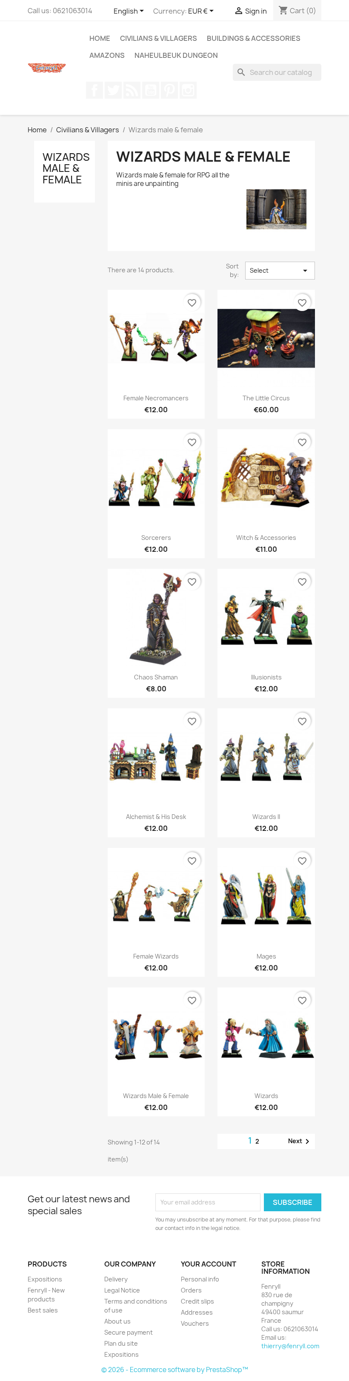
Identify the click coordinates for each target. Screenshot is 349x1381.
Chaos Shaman (156, 677)
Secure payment (128, 1332)
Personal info (200, 1279)
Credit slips (197, 1301)
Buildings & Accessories (253, 38)
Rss (131, 90)
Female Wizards (156, 956)
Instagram (188, 90)
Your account (208, 1264)
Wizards (266, 1096)
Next (300, 1141)
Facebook (94, 90)
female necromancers (156, 398)
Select (280, 270)
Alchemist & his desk (156, 817)
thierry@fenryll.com (290, 1346)
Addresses (197, 1312)
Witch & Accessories (266, 538)
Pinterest (169, 90)
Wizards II (266, 817)
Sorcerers (156, 538)
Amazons (107, 55)
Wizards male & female (66, 168)
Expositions (45, 1279)
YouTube (150, 90)
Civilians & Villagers (158, 38)
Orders (191, 1290)
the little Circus (266, 398)
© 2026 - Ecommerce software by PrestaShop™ (174, 1369)
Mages (266, 956)
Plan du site (121, 1343)
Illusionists (266, 677)
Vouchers (195, 1323)
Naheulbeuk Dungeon (176, 55)
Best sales (43, 1310)
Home (99, 38)
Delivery (116, 1279)
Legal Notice (122, 1290)
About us (117, 1321)
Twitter (113, 90)
